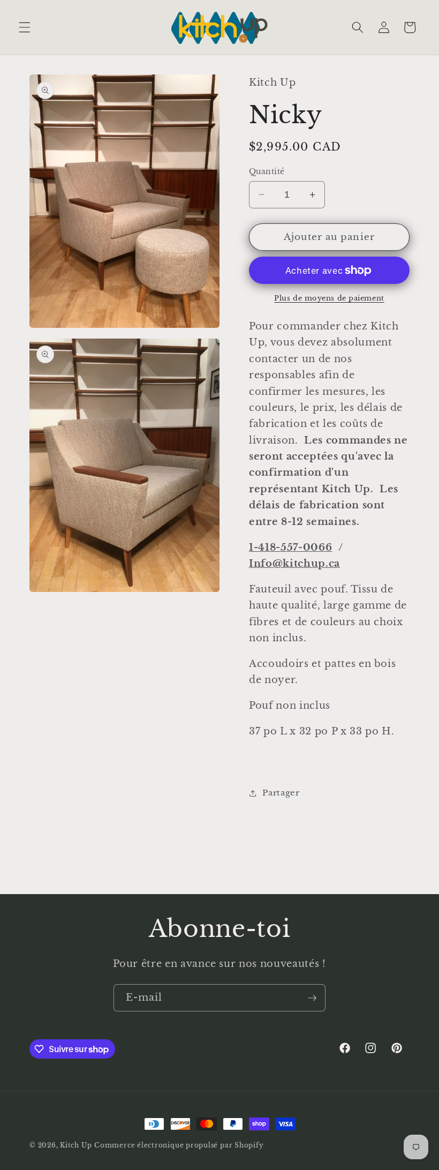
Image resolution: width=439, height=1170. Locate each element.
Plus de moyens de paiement (329, 298)
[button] (24, 27)
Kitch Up (76, 1145)
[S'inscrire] (312, 998)
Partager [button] (280, 793)
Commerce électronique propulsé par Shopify (178, 1145)
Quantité (267, 171)
